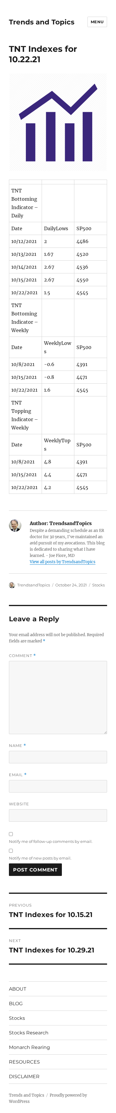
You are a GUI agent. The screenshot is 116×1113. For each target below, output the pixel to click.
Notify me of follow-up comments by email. (51, 841)
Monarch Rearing (29, 1047)
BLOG (16, 1003)
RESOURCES (24, 1062)
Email (18, 774)
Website (19, 803)
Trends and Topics (41, 22)
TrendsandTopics (33, 585)
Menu (97, 21)
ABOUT (17, 989)
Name (17, 745)
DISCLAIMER (24, 1076)
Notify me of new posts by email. (40, 858)
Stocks (98, 585)
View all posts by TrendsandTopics (62, 561)
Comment (22, 655)
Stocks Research (28, 1033)
